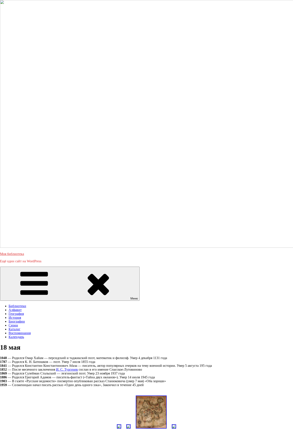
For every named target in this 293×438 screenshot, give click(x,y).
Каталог (14, 329)
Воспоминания (20, 333)
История (15, 317)
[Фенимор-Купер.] (174, 429)
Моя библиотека (12, 254)
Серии (13, 325)
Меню (134, 298)
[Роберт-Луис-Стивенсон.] (151, 429)
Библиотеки (17, 306)
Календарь (16, 337)
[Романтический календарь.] (119, 429)
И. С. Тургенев (67, 369)
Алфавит (15, 310)
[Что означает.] (128, 429)
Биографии (17, 321)
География (16, 314)
